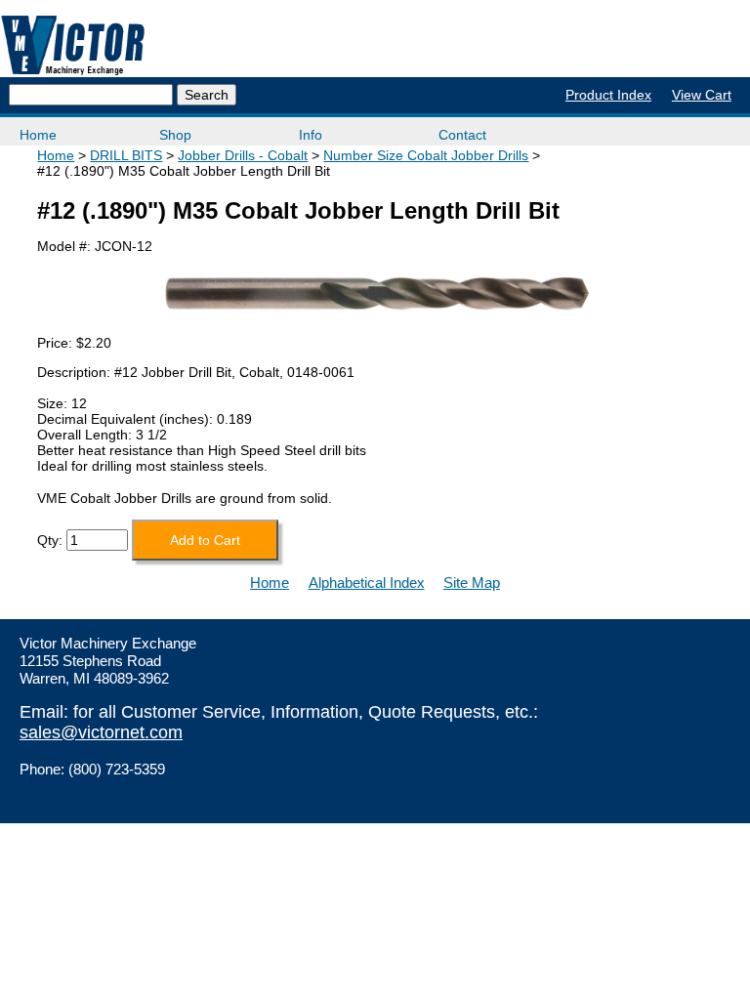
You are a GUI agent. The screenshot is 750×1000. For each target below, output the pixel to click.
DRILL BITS (126, 155)
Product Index (608, 95)
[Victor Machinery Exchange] (73, 45)
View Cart (701, 95)
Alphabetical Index (367, 582)
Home (38, 135)
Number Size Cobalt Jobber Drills (425, 155)
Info (310, 135)
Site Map (471, 582)
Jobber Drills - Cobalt (243, 155)
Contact (462, 135)
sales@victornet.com (101, 732)
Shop (175, 135)
